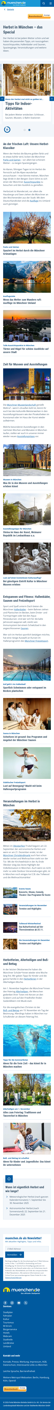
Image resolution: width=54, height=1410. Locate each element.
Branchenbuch (39, 15)
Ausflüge (34, 200)
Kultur (6, 1319)
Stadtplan (8, 1312)
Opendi (12, 1380)
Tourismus (8, 1322)
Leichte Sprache (11, 1371)
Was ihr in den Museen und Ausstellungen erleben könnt (25, 484)
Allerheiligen (22, 991)
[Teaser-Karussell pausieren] (7, 130)
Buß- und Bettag (11, 1010)
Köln (5, 1380)
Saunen (24, 628)
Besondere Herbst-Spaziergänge (20, 109)
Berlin (36, 1377)
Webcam (7, 1336)
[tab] (25, 130)
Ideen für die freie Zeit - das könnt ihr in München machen (24, 1065)
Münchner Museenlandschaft (21, 404)
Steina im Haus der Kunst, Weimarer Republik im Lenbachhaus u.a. (22, 534)
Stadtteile (8, 1339)
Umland (7, 1346)
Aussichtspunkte (32, 181)
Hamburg (44, 1377)
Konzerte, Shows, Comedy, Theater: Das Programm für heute (34, 893)
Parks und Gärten (12, 159)
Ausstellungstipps (26, 436)
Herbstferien (30, 978)
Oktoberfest (19, 845)
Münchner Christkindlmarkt (16, 855)
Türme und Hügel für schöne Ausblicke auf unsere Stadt (26, 350)
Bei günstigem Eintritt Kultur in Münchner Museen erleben (25, 583)
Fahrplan (7, 1315)
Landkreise (8, 1343)
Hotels (6, 1332)
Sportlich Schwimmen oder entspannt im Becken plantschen (24, 689)
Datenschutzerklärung (13, 1277)
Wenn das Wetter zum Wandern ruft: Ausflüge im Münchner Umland (22, 301)
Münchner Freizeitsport (36, 640)
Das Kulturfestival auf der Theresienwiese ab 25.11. (31, 928)
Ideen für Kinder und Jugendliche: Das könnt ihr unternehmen (26, 1163)
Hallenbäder (20, 609)
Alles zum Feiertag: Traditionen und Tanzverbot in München (22, 1114)
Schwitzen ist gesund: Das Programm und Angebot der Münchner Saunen (25, 738)
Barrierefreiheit (27, 1371)
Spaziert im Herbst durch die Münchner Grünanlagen (24, 252)
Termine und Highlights (30, 908)
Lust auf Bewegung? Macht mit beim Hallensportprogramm (22, 787)
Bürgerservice (10, 1329)
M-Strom (7, 1325)
